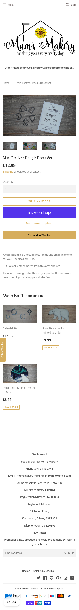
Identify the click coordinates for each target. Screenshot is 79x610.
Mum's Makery (30, 588)
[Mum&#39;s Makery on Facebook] (45, 578)
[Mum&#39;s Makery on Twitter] (38, 578)
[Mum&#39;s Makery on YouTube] (72, 578)
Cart (73, 4)
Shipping (8, 171)
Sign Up (69, 553)
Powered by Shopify (52, 588)
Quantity (8, 181)
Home (6, 83)
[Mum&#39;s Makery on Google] (58, 578)
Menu (11, 4)
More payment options (39, 223)
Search (26, 570)
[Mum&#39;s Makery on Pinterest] (51, 578)
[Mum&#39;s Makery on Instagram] (66, 578)
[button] (39, 235)
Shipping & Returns (43, 570)
